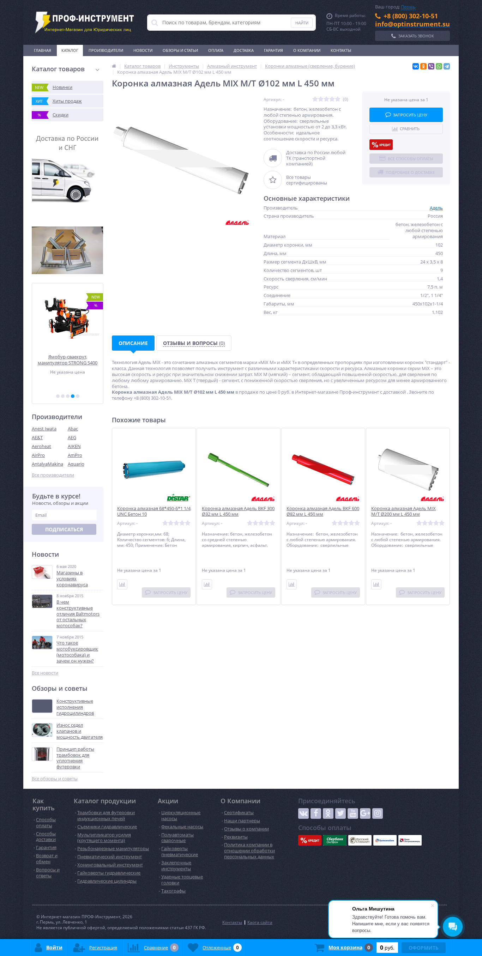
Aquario (76, 464)
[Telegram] (447, 66)
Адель (436, 208)
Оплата (215, 50)
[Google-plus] (365, 813)
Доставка (244, 50)
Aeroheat (41, 446)
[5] (77, 396)
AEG (72, 437)
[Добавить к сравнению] (122, 584)
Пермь (408, 7)
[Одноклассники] (423, 66)
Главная (42, 50)
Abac (73, 428)
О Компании (306, 50)
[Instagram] (377, 813)
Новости (142, 50)
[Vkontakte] (303, 813)
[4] (72, 396)
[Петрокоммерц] (410, 840)
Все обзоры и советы (55, 779)
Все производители (53, 475)
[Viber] (431, 66)
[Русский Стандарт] (360, 840)
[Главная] (114, 66)
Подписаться (64, 529)
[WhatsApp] (439, 66)
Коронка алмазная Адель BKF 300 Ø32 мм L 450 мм (238, 512)
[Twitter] (340, 813)
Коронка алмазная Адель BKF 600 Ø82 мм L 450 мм (323, 512)
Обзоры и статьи (180, 50)
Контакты (341, 50)
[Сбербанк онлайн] (335, 840)
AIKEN (74, 446)
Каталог (69, 50)
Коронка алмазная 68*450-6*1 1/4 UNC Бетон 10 (154, 512)
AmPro (75, 455)
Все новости (45, 673)
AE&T (37, 437)
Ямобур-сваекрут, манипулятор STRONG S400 (67, 359)
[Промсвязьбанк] (385, 840)
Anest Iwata (44, 428)
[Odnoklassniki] (328, 813)
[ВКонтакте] (415, 66)
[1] (58, 396)
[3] (68, 396)
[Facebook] (316, 813)
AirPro (38, 455)
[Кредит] (381, 144)
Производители (106, 50)
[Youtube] (353, 813)
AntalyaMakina (47, 464)
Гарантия (273, 50)
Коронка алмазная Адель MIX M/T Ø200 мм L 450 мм (403, 512)
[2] (63, 396)
